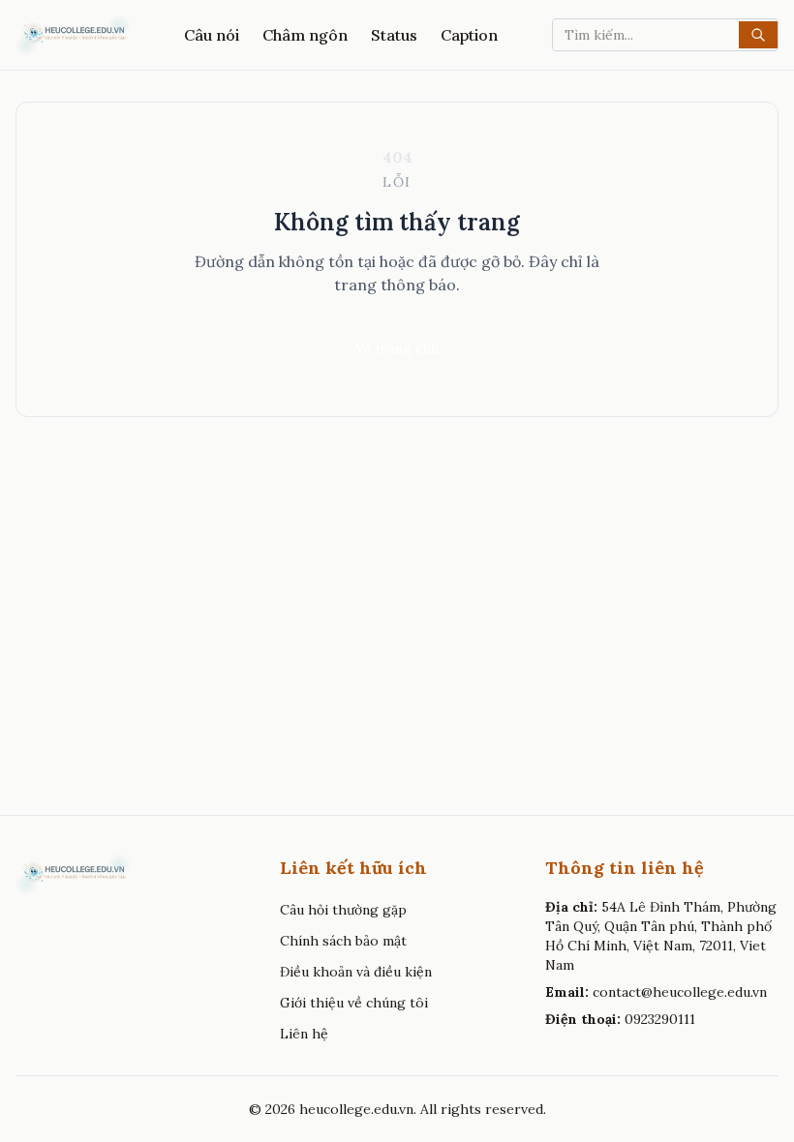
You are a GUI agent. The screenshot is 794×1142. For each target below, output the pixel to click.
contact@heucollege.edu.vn (680, 992)
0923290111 (660, 1019)
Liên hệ (304, 1033)
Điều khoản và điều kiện (356, 971)
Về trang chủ (397, 348)
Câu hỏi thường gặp (343, 909)
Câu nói (211, 35)
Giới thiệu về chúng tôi (354, 1002)
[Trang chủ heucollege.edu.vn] (72, 34)
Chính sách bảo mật (343, 940)
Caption (469, 35)
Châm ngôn (305, 35)
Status (394, 35)
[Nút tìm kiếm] (758, 34)
